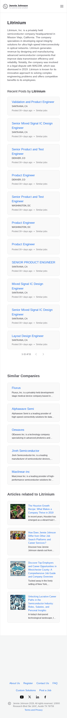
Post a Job (45, 690)
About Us (14, 683)
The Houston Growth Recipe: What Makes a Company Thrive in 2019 (40, 509)
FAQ (55, 683)
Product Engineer (23, 175)
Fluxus (16, 388)
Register (28, 683)
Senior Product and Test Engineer (28, 152)
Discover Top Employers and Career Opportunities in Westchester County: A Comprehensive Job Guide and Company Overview (42, 569)
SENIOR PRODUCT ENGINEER (33, 262)
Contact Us (42, 683)
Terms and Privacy (34, 710)
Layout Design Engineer (28, 336)
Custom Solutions (26, 690)
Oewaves (18, 430)
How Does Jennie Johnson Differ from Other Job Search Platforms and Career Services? (42, 537)
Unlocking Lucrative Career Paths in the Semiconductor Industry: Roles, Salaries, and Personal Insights (42, 603)
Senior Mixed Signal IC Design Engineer (32, 126)
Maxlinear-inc (21, 471)
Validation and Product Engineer (33, 102)
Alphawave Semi (23, 409)
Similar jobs (41, 110)
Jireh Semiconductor (25, 450)
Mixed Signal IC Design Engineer (27, 286)
